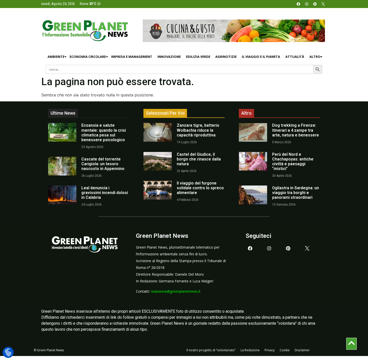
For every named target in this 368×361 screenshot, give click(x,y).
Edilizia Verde (198, 56)
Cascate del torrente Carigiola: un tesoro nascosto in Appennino (102, 164)
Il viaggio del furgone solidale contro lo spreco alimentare (200, 188)
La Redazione (250, 350)
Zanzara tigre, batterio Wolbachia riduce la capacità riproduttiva (198, 130)
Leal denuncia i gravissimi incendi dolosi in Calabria (104, 193)
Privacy (270, 350)
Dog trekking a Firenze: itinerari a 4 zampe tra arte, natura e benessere (295, 130)
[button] (8, 352)
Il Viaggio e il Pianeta (261, 56)
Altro (314, 56)
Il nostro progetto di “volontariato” (211, 350)
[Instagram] (306, 4)
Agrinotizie (226, 56)
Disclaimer (302, 350)
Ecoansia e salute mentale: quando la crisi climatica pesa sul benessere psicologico (103, 132)
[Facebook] (298, 4)
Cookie (285, 350)
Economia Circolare (88, 56)
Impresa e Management (131, 56)
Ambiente (56, 56)
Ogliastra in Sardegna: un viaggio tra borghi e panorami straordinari (295, 193)
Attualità (294, 56)
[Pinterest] (314, 4)
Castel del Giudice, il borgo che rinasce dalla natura (199, 159)
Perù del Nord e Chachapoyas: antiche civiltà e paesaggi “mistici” (292, 161)
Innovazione (169, 56)
